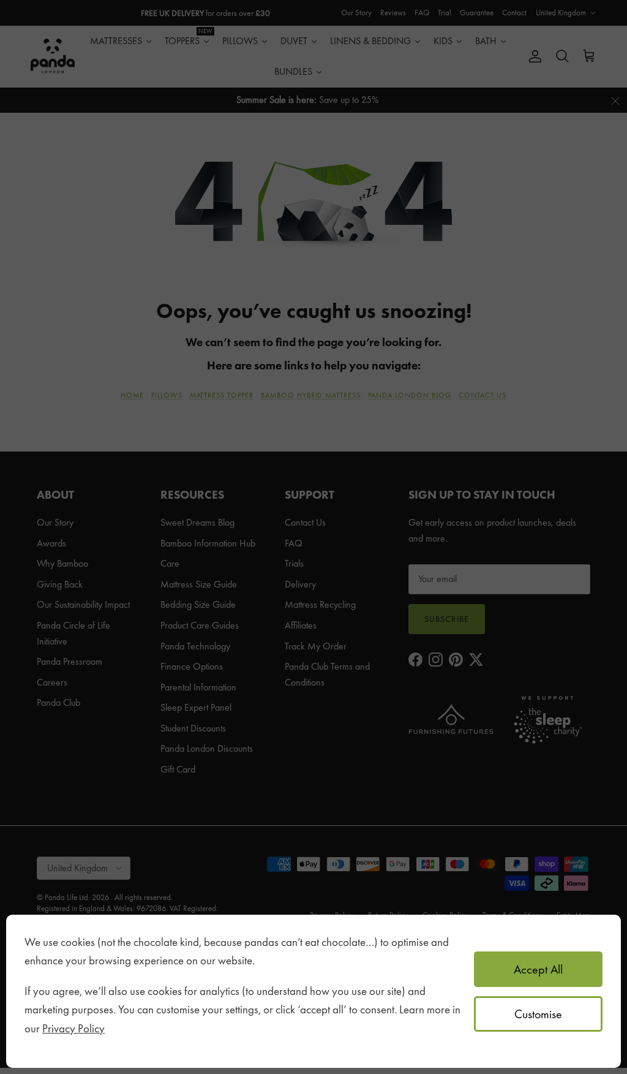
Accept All (538, 969)
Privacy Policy (73, 1028)
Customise (538, 1014)
